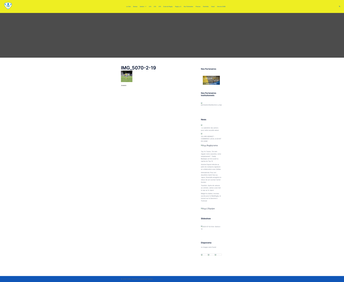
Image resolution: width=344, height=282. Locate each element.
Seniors (142, 6)
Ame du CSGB (221, 6)
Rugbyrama (212, 145)
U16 (155, 6)
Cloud (213, 6)
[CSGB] (8, 6)
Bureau (135, 6)
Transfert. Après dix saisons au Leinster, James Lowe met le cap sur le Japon (211, 188)
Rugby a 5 (178, 6)
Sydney (150, 279)
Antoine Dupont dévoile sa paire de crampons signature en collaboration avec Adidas (211, 167)
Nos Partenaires (188, 6)
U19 (160, 6)
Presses (198, 6)
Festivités (206, 6)
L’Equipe (211, 208)
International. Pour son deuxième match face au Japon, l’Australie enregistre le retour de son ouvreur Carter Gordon (211, 177)
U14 (150, 6)
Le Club (128, 6)
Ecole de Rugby (168, 6)
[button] (339, 6)
